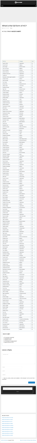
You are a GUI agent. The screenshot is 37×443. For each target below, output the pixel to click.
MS (11, 28)
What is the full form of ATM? (7, 417)
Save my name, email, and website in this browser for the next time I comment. (18, 379)
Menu (2, 5)
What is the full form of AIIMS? (7, 427)
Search (18, 391)
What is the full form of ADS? (7, 435)
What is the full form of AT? (7, 421)
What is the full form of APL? (7, 431)
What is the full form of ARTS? (7, 425)
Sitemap (34, 440)
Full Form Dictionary (4, 440)
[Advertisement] (18, 14)
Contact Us (25, 440)
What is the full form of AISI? (7, 419)
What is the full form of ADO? (7, 429)
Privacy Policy (30, 440)
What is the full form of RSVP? (7, 433)
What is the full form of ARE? (7, 423)
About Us (21, 440)
